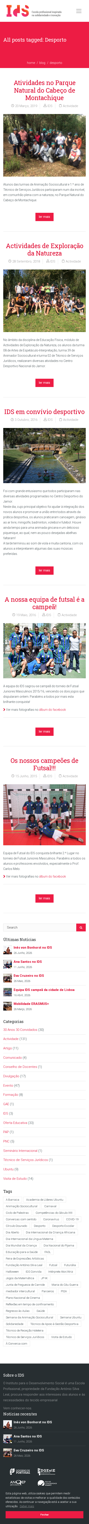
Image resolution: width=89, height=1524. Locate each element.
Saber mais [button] (27, 1506)
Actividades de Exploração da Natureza (44, 249)
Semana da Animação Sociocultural (29, 1317)
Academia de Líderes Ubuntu (44, 1199)
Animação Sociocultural (21, 1206)
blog (42, 63)
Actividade (70, 106)
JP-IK (44, 1278)
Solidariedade (14, 1324)
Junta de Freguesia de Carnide (25, 1284)
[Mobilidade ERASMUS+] (7, 1006)
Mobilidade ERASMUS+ (31, 1004)
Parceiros (48, 1291)
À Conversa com (16, 1343)
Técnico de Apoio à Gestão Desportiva (54, 1324)
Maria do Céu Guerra (65, 1284)
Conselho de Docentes (20, 1067)
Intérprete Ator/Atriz (60, 1271)
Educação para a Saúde (22, 1252)
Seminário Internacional (20, 1151)
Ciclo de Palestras (17, 1212)
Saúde (41, 1311)
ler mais (44, 217)
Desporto (39, 1225)
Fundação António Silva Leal (24, 1265)
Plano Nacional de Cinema (23, 1297)
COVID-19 (72, 1219)
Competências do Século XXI (54, 1212)
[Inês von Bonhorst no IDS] (7, 950)
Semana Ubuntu (70, 1317)
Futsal (53, 1265)
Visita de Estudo (15, 1179)
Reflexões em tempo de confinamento (30, 1304)
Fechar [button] (44, 1514)
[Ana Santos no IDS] (7, 964)
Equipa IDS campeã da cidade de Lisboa (44, 990)
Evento (8, 1086)
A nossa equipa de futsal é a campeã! (44, 603)
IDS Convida (33, 1271)
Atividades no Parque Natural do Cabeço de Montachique (45, 90)
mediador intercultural (20, 1291)
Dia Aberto (12, 1232)
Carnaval (50, 1206)
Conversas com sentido (21, 1219)
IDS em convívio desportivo (44, 411)
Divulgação (11, 1076)
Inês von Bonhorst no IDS (33, 948)
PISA (64, 1291)
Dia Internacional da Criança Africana (50, 1232)
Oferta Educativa (15, 1123)
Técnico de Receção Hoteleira (24, 1330)
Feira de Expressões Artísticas (25, 1258)
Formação (10, 1095)
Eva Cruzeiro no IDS (29, 976)
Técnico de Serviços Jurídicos (25, 1160)
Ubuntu (8, 1169)
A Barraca (12, 1199)
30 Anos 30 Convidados (20, 1030)
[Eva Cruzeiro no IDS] (7, 978)
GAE (6, 1104)
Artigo (7, 1048)
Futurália (70, 1265)
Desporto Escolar (63, 1225)
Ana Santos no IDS (28, 962)
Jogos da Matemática (20, 1278)
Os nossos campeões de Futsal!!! (44, 764)
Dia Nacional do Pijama (59, 1245)
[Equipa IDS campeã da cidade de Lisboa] (7, 992)
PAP (6, 1132)
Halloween (12, 1271)
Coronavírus (51, 1219)
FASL (47, 1252)
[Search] (81, 927)
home (31, 63)
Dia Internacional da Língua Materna (29, 1239)
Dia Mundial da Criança (21, 1245)
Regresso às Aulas (18, 1311)
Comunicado (12, 1058)
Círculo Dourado (16, 1225)
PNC (6, 1141)
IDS (50, 106)
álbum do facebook (52, 709)
